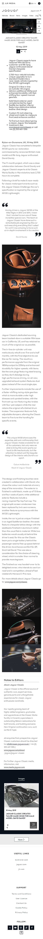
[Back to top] (21, 933)
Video (31, 15)
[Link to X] (10, 927)
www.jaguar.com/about (14, 750)
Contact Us (21, 903)
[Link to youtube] (15, 927)
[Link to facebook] (32, 927)
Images (24, 15)
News (18, 15)
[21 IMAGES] (21, 795)
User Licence (21, 898)
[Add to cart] (22, 51)
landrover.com (21, 859)
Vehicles (5, 15)
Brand (12, 15)
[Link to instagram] (21, 927)
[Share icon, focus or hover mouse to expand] (25, 51)
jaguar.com (21, 864)
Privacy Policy (21, 912)
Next (20, 839)
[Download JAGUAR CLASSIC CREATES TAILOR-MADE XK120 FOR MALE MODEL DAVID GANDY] (38, 21)
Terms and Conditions (21, 894)
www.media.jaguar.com (14, 767)
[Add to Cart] (38, 26)
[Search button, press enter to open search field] (39, 15)
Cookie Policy (21, 907)
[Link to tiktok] (26, 927)
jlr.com (21, 869)
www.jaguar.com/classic (20, 127)
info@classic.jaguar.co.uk (18, 744)
